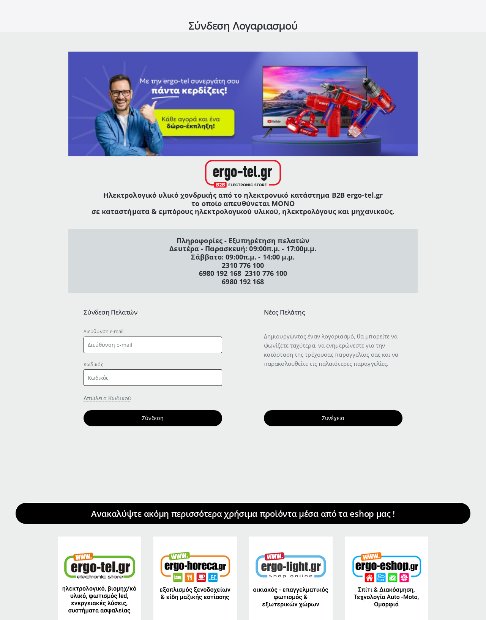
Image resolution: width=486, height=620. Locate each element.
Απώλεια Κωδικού (108, 398)
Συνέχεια (333, 418)
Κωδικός (93, 364)
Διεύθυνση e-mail (104, 331)
